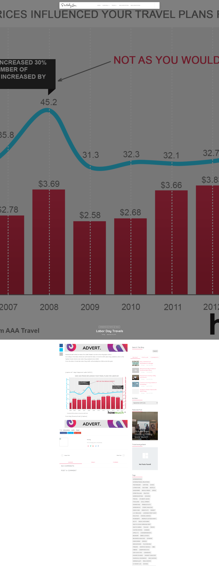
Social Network (144, 521)
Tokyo (152, 527)
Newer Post (67, 455)
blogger (70, 462)
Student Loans (144, 499)
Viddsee (146, 530)
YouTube (145, 487)
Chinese (149, 538)
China (152, 484)
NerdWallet (137, 561)
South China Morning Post (142, 524)
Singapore (136, 490)
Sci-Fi (135, 521)
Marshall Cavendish (139, 558)
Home (99, 5)
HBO (153, 547)
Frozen (135, 547)
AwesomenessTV (146, 532)
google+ (78, 433)
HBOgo (135, 549)
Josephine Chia (144, 549)
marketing (136, 504)
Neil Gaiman (152, 558)
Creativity (145, 510)
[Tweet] (61, 350)
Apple (154, 490)
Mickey (103, 334)
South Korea (137, 527)
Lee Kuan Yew (137, 552)
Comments (154, 357)
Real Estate (147, 561)
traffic (111, 327)
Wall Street (145, 501)
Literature (136, 487)
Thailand (136, 501)
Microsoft (136, 518)
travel (114, 5)
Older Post (119, 455)
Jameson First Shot (149, 513)
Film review (147, 544)
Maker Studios (138, 555)
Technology (137, 484)
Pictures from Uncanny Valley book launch (143, 434)
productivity (146, 504)
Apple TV (136, 532)
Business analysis (139, 538)
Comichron (136, 541)
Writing (145, 484)
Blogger (135, 535)
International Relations (141, 482)
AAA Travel (89, 354)
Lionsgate (147, 552)
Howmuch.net (69, 354)
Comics (144, 541)
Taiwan (146, 527)
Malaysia (136, 515)
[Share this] (61, 345)
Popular (145, 357)
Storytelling (137, 493)
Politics (146, 493)
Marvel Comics (146, 515)
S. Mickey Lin (137, 563)
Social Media (146, 490)
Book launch (145, 535)
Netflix (152, 487)
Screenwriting (138, 496)
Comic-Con (136, 510)
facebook (64, 433)
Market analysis (150, 555)
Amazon (147, 496)
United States (137, 530)
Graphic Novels (145, 547)
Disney (153, 510)
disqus (93, 462)
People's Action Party (149, 518)
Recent (135, 357)
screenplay (136, 507)
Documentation (124, 5)
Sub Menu (105, 5)
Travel (117, 327)
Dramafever (137, 544)
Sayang (145, 563)
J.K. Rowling (137, 513)
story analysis (147, 507)
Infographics (103, 327)
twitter (71, 433)
